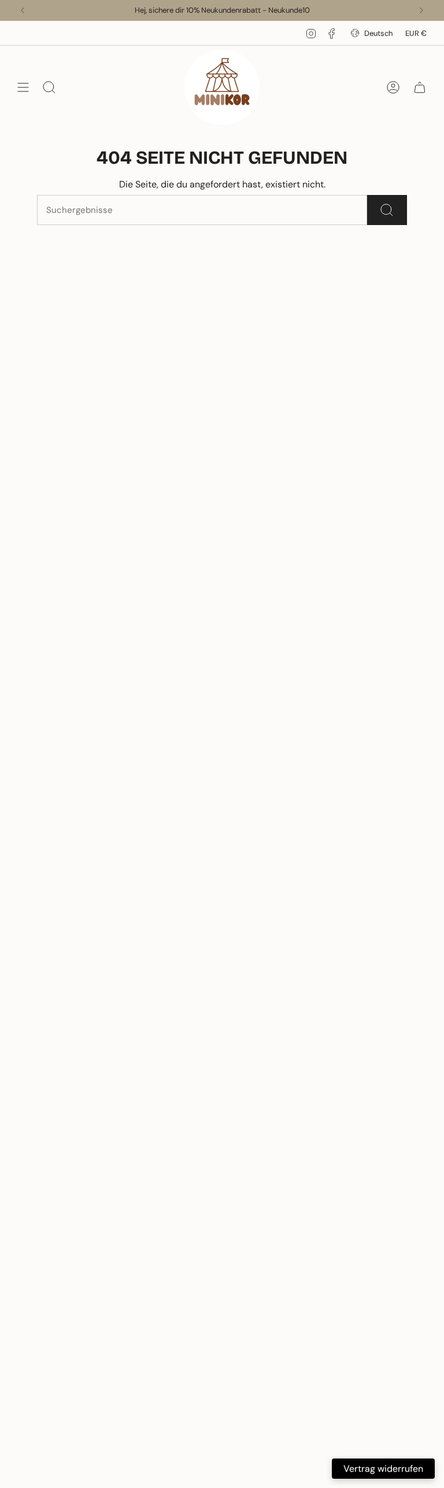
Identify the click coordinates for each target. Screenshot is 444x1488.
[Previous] (22, 10)
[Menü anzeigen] (23, 87)
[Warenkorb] (419, 87)
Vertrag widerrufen (383, 1469)
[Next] (421, 10)
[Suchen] (387, 210)
